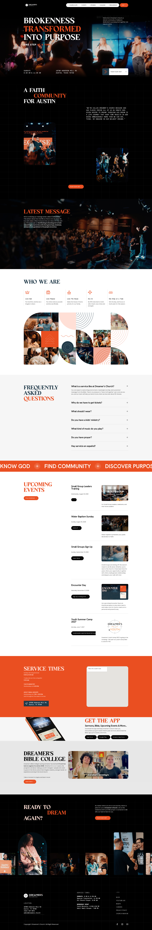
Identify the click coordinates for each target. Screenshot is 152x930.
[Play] (98, 765)
